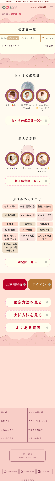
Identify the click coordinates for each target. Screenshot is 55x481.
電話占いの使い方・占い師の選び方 (10, 247)
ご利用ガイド (7, 429)
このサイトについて (38, 421)
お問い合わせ (34, 438)
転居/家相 (10, 229)
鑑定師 (4, 412)
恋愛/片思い (10, 206)
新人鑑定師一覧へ (27, 181)
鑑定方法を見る (28, 302)
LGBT (10, 223)
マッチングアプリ (45, 217)
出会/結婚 (10, 215)
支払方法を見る (28, 315)
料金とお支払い (35, 429)
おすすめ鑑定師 (35, 412)
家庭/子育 (45, 229)
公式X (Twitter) (29, 471)
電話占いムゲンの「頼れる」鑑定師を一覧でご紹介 (27, 1)
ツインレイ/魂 (27, 215)
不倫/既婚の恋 (27, 206)
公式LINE (46, 471)
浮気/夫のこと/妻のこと (10, 237)
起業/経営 (45, 223)
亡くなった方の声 (45, 237)
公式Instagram (12, 471)
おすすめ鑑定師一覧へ (27, 120)
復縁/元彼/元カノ (44, 208)
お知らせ (5, 421)
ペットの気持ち (27, 237)
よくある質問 (28, 327)
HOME (5, 14)
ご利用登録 (14, 284)
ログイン (32, 7)
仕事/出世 (27, 223)
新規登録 (42, 7)
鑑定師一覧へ (27, 262)
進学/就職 (27, 229)
